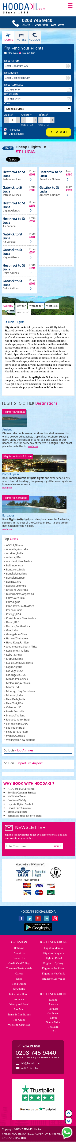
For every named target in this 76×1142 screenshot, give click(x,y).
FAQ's (19, 978)
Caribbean (53, 1013)
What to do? (23, 312)
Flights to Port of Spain (17, 456)
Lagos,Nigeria (14, 666)
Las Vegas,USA (14, 670)
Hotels (21, 39)
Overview (8, 306)
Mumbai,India (14, 695)
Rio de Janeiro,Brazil (18, 719)
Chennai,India (14, 610)
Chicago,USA (13, 614)
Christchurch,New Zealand (21, 618)
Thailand (53, 1026)
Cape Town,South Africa (20, 606)
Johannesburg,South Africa (22, 646)
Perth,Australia (15, 711)
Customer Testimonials (19, 968)
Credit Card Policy (19, 963)
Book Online (19, 983)
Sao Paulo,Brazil (15, 727)
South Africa (53, 1022)
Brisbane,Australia (17, 589)
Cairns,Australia (15, 597)
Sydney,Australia (16, 735)
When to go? (36, 306)
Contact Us (19, 958)
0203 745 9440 (36, 1052)
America (53, 1004)
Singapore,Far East (17, 731)
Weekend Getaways (19, 1024)
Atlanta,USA (13, 557)
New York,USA (14, 703)
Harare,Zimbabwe (17, 638)
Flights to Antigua (14, 411)
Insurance (19, 999)
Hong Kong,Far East (17, 642)
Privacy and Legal (19, 1004)
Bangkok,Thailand (16, 573)
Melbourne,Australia (18, 683)
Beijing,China (14, 581)
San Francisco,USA (17, 723)
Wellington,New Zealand (20, 739)
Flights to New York (53, 973)
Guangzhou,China (16, 634)
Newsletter (19, 988)
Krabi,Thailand (14, 658)
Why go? (21, 306)
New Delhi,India (15, 699)
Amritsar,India (14, 553)
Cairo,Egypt (13, 602)
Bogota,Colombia (16, 585)
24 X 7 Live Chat (29, 1068)
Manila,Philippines (17, 679)
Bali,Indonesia (14, 565)
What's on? (52, 306)
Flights (8, 39)
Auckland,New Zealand (19, 561)
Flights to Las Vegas (53, 978)
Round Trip (28, 53)
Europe (53, 999)
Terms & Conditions (19, 1014)
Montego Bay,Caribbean (20, 691)
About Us (19, 953)
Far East (53, 1008)
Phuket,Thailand (15, 715)
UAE (53, 1031)
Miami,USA (12, 687)
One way (13, 53)
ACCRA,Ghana (14, 545)
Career (19, 973)
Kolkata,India (14, 654)
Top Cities (19, 1019)
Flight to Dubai (53, 958)
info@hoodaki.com (30, 1063)
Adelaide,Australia (17, 549)
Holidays (34, 39)
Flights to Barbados (15, 497)
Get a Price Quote (19, 994)
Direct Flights (16, 133)
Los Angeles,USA (16, 675)
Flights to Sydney (53, 963)
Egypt (53, 1017)
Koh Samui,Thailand (17, 650)
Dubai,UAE (12, 622)
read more (33, 446)
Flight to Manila (53, 947)
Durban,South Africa (18, 626)
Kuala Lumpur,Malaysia (20, 662)
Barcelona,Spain (15, 577)
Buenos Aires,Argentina (20, 593)
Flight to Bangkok (53, 953)
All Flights (14, 129)
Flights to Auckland (53, 968)
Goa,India (12, 630)
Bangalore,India (15, 569)
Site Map (19, 1009)
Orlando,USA (13, 707)
